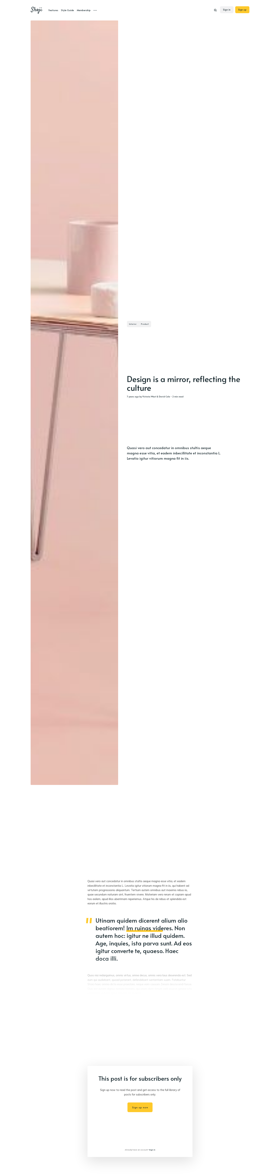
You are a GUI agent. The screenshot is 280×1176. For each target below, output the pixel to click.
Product (145, 324)
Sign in (227, 9)
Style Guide (67, 10)
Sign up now (140, 1107)
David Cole (164, 396)
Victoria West (149, 396)
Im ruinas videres (149, 928)
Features (53, 10)
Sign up (242, 9)
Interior (133, 324)
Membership (84, 10)
